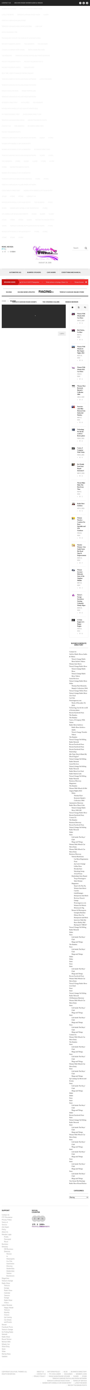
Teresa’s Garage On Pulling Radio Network (32, 56)
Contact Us (6, 3)
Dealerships (29, 67)
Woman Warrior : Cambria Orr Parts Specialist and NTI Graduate (81, 524)
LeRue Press (78, 866)
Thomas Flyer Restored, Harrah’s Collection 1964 (81, 390)
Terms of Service (80, 1381)
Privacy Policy (7, 1220)
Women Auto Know (9, 9)
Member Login (6, 1234)
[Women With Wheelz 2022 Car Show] (73, 368)
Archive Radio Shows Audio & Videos (28, 3)
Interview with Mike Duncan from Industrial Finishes (81, 411)
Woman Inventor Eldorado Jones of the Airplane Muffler (80, 575)
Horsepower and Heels (81, 917)
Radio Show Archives (36, 50)
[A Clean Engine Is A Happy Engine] (73, 621)
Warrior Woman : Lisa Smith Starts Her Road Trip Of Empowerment (81, 550)
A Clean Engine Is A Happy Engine (80, 623)
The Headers (29, 44)
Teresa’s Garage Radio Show (31, 9)
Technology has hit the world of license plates (21, 38)
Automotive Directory (11, 114)
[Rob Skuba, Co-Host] (73, 331)
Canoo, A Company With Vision (13, 50)
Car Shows (51, 272)
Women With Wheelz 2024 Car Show (81, 316)
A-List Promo (78, 874)
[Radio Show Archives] (73, 504)
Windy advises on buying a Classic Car (44, 282)
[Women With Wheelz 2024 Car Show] (73, 314)
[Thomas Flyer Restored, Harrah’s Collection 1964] (73, 387)
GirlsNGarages (78, 893)
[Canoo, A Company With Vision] (73, 449)
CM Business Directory (11, 190)
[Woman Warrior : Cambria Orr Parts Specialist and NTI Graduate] (73, 519)
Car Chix (38, 26)
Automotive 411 (15, 272)
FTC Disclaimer (7, 1217)
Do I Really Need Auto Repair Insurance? (80, 467)
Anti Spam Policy (53, 1372)
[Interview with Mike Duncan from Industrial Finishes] (73, 407)
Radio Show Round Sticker (77, 1183)
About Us (5, 1232)
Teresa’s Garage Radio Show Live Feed (17, 179)
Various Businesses (78, 856)
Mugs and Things (77, 842)
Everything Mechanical (71, 272)
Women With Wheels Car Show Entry (16, 143)
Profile (6, 1237)
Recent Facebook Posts (11, 44)
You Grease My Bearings (77, 1181)
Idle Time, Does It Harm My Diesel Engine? (18, 73)
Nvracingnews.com (9, 32)
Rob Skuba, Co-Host (80, 331)
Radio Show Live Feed (10, 91)
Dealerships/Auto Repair (79, 876)
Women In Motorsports (79, 910)
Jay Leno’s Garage (79, 864)
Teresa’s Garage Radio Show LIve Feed (17, 26)
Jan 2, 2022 (80, 397)
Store (50, 138)
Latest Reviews (8, 14)
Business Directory (10, 102)
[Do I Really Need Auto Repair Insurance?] (73, 465)
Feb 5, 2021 (80, 438)
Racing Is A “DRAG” (80, 925)
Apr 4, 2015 (80, 508)
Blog (66, 1372)
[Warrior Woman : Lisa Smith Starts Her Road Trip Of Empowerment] (73, 546)
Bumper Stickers (34, 272)
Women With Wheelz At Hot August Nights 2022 (20, 108)
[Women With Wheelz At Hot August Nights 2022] (73, 347)
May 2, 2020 (80, 473)
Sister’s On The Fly (80, 886)
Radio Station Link (29, 91)
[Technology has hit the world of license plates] (73, 430)
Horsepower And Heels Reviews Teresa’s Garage (81, 898)
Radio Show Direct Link (32, 114)
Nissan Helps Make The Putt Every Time (81, 486)
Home (4, 301)
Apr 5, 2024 (80, 320)
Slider (46, 14)
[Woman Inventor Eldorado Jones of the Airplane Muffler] (73, 571)
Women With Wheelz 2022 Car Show (81, 369)
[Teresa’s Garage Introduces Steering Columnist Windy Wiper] (73, 596)
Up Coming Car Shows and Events (15, 214)
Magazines (25, 102)
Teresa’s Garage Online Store (14, 20)
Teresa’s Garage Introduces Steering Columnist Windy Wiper (81, 600)
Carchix (76, 891)
